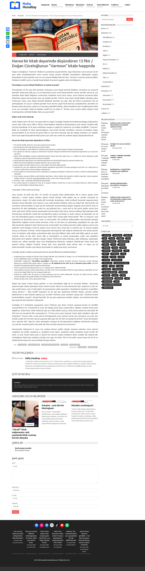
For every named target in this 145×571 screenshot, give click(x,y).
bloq (128, 238)
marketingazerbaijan (110, 272)
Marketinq (69, 5)
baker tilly (128, 235)
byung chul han (123, 241)
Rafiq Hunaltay (41, 54)
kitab (112, 266)
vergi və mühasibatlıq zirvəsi (112, 284)
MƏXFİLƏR (104, 86)
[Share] (8, 46)
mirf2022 (106, 275)
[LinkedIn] (8, 37)
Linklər (127, 5)
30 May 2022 (23, 54)
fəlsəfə (122, 257)
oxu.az (115, 275)
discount (121, 244)
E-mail (14, 495)
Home (14, 15)
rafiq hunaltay (108, 278)
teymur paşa (107, 281)
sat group (119, 278)
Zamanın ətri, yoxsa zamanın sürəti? (120, 145)
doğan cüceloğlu (34, 344)
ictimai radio (107, 263)
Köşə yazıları (107, 100)
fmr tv (105, 257)
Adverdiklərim (103, 5)
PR (103, 64)
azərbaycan (117, 235)
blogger (120, 238)
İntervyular (106, 95)
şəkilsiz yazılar (108, 287)
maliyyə (120, 266)
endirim (123, 247)
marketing (107, 269)
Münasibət (80, 5)
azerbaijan (107, 235)
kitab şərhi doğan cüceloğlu (50, 344)
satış (127, 278)
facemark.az (117, 250)
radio (123, 275)
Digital (105, 55)
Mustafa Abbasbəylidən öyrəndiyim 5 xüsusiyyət (118, 184)
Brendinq (106, 46)
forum (113, 257)
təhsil (116, 281)
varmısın (64, 344)
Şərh (14, 463)
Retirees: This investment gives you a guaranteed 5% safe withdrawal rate (71, 536)
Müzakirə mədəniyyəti (82, 405)
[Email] (8, 42)
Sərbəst (91, 5)
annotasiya (23, 344)
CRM (104, 51)
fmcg (123, 253)
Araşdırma (106, 42)
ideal (105, 266)
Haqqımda (45, 5)
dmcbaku (106, 247)
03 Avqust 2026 (117, 148)
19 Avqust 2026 (117, 129)
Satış (104, 77)
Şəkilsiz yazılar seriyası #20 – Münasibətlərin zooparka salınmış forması (120, 125)
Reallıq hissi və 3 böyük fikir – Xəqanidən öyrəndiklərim (120, 170)
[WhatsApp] (8, 33)
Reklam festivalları (109, 73)
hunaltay (106, 260)
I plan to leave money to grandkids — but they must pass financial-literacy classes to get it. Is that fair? (84, 538)
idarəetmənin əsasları (121, 263)
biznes (112, 238)
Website (15, 503)
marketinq (123, 272)
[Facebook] (8, 29)
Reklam (105, 68)
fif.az (126, 250)
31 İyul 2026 (115, 159)
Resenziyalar (92, 347)
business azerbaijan (109, 241)
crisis (113, 244)
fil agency (115, 253)
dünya (115, 247)
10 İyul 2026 (115, 173)
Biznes (57, 5)
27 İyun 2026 (116, 187)
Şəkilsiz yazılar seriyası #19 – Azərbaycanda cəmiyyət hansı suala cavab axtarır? (120, 199)
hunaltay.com (117, 260)
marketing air (118, 269)
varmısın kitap (75, 344)
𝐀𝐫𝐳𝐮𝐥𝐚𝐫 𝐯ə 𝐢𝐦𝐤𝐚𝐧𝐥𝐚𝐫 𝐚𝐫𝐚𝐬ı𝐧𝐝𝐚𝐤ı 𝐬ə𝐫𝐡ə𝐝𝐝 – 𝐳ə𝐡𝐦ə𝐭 (120, 156)
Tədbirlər (117, 5)
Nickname (15, 487)
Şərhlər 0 (32, 54)
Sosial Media (107, 82)
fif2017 (106, 253)
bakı (105, 238)
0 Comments (29, 424)
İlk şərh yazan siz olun (22, 450)
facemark (106, 250)
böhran (106, 244)
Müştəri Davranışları (109, 60)
